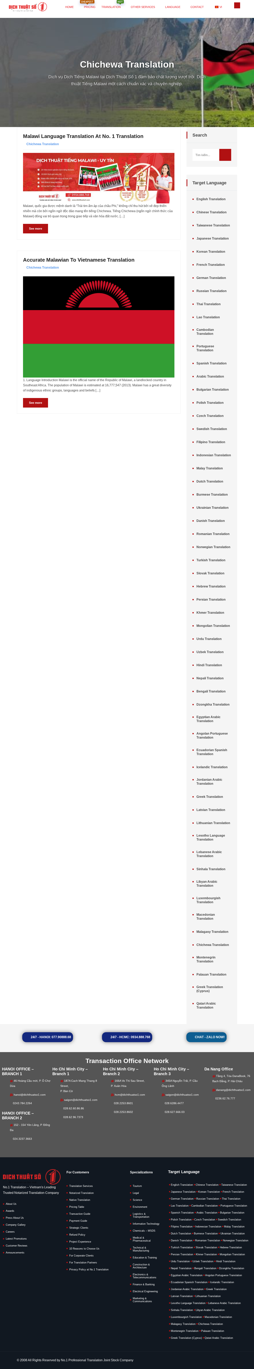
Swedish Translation (211, 429)
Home (69, 7)
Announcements (15, 1252)
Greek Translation (209, 796)
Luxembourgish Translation (208, 900)
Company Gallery (16, 1224)
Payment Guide (78, 1220)
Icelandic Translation (212, 767)
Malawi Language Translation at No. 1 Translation (83, 136)
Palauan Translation (211, 974)
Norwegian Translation (213, 547)
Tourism (137, 1186)
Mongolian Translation (213, 625)
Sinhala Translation (210, 869)
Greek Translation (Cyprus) (209, 989)
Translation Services (81, 1186)
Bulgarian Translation (212, 389)
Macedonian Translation (205, 916)
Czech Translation (210, 415)
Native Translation (79, 1199)
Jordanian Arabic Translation (209, 781)
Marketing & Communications (142, 1300)
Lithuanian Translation (213, 823)
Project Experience (80, 1241)
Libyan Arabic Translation (206, 883)
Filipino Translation (210, 442)
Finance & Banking (144, 1284)
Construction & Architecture (141, 1266)
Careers (10, 1231)
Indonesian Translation (213, 455)
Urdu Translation (209, 639)
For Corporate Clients (81, 1255)
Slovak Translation (210, 573)
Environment (140, 1206)
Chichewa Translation (42, 144)
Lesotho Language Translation (210, 837)
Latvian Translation (210, 810)
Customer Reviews (16, 1245)
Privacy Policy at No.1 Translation (89, 1269)
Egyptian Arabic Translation (208, 719)
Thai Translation (208, 304)
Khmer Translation (210, 612)
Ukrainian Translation (212, 507)
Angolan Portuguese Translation (212, 735)
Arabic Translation (210, 376)
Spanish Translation (211, 363)
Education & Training (145, 1257)
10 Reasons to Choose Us (84, 1248)
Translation (112, 5)
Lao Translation (208, 317)
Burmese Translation (212, 494)
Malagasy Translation (212, 931)
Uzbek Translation (210, 652)
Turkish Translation (210, 560)
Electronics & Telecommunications (144, 1276)
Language (172, 7)
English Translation (211, 199)
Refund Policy (77, 1234)
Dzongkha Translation (213, 704)
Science (137, 1199)
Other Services (143, 7)
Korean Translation (210, 251)
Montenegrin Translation (206, 959)
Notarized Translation (81, 1192)
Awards (10, 1210)
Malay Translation (209, 468)
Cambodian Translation (205, 331)
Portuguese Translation (205, 348)
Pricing (88, 5)
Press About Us (15, 1217)
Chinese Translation (211, 212)
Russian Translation (211, 291)
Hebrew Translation (211, 586)
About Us (11, 1203)
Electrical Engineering (145, 1291)
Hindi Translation (209, 665)
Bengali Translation (211, 691)
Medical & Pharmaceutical (142, 1239)
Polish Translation (210, 402)
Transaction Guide (79, 1213)
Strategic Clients (78, 1227)
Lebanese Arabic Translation (209, 854)
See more (35, 228)
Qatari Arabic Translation (206, 1005)
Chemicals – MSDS (144, 1230)
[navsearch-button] (237, 5)
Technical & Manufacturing (141, 1249)
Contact (197, 7)
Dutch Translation (209, 481)
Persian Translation (211, 599)
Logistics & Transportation (141, 1215)
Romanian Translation (213, 534)
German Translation (211, 278)
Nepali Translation (210, 678)
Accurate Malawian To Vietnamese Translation (79, 260)
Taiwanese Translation (213, 225)
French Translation (210, 264)
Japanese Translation (212, 238)
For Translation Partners (83, 1262)
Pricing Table (76, 1206)
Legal (136, 1192)
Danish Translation (210, 520)
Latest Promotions (16, 1238)
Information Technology (146, 1223)
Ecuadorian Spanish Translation (211, 752)
